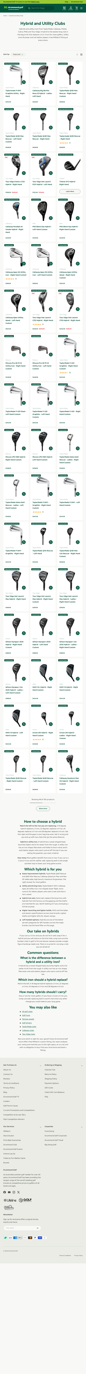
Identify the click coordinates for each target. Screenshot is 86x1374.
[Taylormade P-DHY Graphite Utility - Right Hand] (16, 74)
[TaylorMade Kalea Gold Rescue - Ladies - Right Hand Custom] (69, 440)
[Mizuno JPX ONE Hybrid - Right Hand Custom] (16, 440)
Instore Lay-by (9, 1154)
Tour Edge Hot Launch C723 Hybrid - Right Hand (69, 319)
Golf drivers (27, 1023)
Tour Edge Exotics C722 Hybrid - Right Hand (15, 183)
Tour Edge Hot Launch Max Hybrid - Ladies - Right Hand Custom (68, 599)
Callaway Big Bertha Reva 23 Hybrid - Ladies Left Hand (42, 93)
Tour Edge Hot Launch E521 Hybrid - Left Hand (42, 183)
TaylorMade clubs (29, 1027)
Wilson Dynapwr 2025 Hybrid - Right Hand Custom (14, 644)
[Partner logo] (10, 1200)
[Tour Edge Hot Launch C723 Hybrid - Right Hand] (69, 301)
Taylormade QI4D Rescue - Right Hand (69, 137)
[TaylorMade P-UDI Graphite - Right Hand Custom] (69, 346)
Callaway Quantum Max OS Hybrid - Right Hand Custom (69, 781)
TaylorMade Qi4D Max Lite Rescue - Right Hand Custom (69, 553)
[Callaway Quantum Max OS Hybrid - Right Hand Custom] (69, 761)
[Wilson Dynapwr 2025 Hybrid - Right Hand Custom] (16, 625)
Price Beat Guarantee (12, 1140)
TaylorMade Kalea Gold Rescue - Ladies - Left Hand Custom (15, 505)
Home (5, 15)
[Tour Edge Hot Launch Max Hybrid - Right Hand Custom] (43, 579)
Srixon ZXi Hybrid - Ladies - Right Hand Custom (67, 735)
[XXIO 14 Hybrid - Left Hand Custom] (16, 716)
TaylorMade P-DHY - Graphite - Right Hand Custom (42, 505)
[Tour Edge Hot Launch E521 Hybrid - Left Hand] (43, 165)
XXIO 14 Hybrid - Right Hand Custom (68, 688)
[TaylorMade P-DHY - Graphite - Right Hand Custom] (43, 486)
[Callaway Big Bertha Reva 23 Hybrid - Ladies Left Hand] (43, 74)
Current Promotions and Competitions (19, 1110)
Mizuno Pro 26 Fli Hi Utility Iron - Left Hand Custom (42, 366)
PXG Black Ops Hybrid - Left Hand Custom (42, 228)
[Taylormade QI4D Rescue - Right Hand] (69, 119)
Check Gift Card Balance (54, 1092)
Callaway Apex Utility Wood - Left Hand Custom (14, 320)
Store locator (8, 1136)
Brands (6, 1163)
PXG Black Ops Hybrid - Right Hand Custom (69, 228)
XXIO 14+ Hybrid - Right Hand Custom (42, 688)
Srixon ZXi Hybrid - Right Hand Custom (43, 734)
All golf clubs (27, 1012)
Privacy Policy (9, 1088)
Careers (6, 1101)
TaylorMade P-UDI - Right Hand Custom (69, 413)
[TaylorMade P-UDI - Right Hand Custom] (69, 395)
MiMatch (6, 1131)
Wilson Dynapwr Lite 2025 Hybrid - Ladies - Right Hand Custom (68, 644)
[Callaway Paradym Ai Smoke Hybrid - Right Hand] (16, 210)
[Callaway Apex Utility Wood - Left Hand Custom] (16, 301)
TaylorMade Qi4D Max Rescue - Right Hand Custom (68, 93)
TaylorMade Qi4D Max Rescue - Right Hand (42, 137)
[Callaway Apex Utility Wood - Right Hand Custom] (69, 255)
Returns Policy (50, 1074)
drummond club (77, 2)
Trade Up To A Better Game (14, 1158)
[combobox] (40, 8)
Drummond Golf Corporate (56, 1136)
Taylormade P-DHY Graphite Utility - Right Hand (15, 93)
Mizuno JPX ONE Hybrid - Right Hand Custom (16, 458)
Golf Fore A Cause (10, 1106)
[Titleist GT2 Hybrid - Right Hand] (69, 165)
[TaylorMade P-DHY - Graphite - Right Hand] (16, 534)
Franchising (49, 1131)
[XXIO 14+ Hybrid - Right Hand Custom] (43, 671)
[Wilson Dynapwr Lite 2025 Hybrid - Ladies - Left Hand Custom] (16, 671)
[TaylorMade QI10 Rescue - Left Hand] (43, 534)
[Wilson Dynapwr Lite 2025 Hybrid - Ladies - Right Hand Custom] (69, 625)
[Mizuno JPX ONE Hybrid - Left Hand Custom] (43, 440)
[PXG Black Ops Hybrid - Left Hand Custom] (43, 210)
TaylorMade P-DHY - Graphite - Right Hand (15, 552)
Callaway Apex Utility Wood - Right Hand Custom (68, 275)
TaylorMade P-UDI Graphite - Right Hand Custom (68, 366)
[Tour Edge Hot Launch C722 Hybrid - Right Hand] (43, 301)
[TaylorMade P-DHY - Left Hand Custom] (69, 486)
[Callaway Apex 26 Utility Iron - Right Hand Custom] (16, 255)
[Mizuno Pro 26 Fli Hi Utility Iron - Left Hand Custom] (43, 346)
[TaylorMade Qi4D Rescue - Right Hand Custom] (16, 761)
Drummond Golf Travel (54, 1140)
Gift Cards (49, 1088)
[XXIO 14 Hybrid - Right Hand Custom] (69, 671)
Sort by (6, 54)
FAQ (46, 1097)
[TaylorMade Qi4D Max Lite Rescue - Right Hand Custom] (69, 534)
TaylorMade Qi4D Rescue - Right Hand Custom (16, 779)
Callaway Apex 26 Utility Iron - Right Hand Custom (16, 273)
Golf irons (26, 1015)
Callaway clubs (28, 1030)
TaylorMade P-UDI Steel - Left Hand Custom (16, 413)
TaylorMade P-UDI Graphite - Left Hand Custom (41, 414)
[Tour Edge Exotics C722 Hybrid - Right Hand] (16, 165)
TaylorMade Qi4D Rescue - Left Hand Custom (43, 779)
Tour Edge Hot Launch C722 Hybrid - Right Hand (43, 319)
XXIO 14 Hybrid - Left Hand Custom (14, 734)
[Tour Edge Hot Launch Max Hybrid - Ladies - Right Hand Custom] (69, 579)
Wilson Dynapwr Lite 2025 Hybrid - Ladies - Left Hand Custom (15, 690)
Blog (5, 1092)
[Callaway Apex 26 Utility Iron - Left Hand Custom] (43, 255)
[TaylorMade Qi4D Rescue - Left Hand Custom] (43, 761)
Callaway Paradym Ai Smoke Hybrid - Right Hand (14, 229)
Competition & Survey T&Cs (14, 1115)
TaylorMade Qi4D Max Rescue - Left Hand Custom (15, 139)
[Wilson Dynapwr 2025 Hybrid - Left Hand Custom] (43, 625)
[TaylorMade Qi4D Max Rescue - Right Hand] (43, 119)
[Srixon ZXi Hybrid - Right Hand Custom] (43, 716)
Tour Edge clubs (28, 1034)
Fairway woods (28, 1019)
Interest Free (50, 1070)
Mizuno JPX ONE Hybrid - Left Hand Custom (43, 458)
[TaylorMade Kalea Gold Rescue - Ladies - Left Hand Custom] (16, 486)
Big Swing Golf (50, 1145)
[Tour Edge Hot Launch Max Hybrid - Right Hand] (16, 579)
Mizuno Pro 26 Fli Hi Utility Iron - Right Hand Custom (15, 366)
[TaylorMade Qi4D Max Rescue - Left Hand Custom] (16, 119)
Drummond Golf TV (11, 1097)
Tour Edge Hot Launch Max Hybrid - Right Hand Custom (43, 599)
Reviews (6, 1079)
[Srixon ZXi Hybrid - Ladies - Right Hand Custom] (69, 716)
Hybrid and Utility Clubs (16, 15)
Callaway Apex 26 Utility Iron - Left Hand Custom (43, 273)
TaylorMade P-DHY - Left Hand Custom (69, 504)
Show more (43, 808)
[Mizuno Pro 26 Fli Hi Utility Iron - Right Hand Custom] (16, 346)
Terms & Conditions (11, 1083)
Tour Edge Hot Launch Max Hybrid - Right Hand (16, 597)
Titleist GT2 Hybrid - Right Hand (67, 183)
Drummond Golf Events (13, 1149)
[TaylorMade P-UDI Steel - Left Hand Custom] (16, 395)
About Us (7, 1070)
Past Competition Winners (13, 1119)
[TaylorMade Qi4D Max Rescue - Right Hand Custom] (69, 74)
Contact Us (7, 1074)
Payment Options (52, 1083)
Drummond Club (10, 1145)
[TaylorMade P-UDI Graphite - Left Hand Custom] (43, 395)
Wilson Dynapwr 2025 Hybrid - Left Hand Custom (41, 644)
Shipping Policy (51, 1079)
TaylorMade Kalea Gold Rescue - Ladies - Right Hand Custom (69, 460)
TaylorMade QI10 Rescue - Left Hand (43, 552)
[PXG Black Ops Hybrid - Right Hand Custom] (69, 210)
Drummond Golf (13, 1251)
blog (66, 2)
